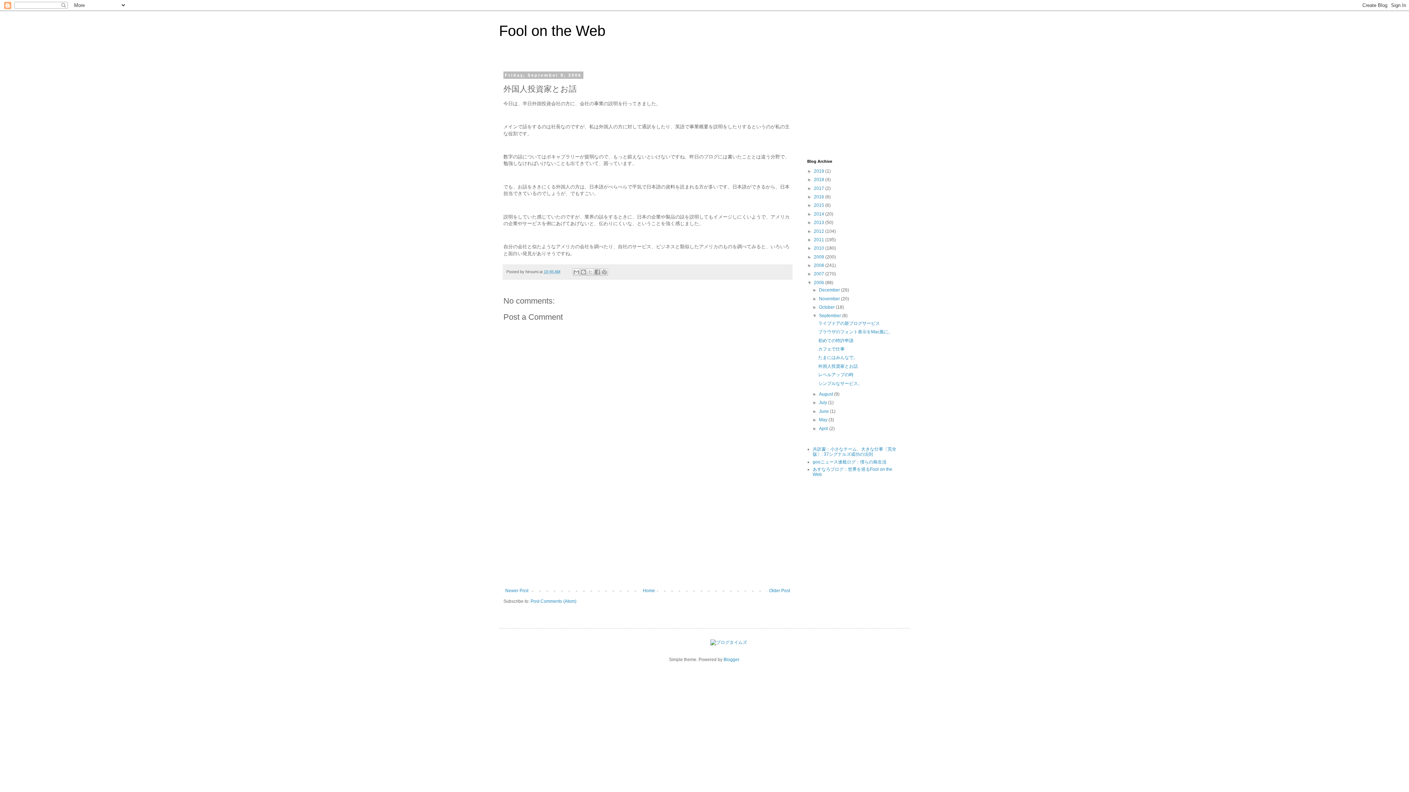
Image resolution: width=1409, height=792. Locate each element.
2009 (819, 257)
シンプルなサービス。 (840, 383)
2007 (819, 273)
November (830, 298)
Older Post (779, 590)
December (830, 290)
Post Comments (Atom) (553, 601)
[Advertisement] (648, 533)
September (830, 315)
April (824, 428)
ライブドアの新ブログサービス (849, 323)
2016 (819, 196)
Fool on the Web (552, 31)
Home (649, 590)
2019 (819, 171)
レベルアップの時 (835, 374)
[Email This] (576, 272)
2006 (819, 282)
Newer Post (516, 590)
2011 (819, 239)
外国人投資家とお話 (838, 366)
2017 (819, 188)
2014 (819, 214)
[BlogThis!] (583, 272)
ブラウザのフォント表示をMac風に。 (855, 331)
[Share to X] (590, 272)
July (823, 402)
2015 (819, 205)
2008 (819, 265)
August (826, 394)
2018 (819, 179)
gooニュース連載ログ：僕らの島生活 (849, 462)
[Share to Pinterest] (604, 272)
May (824, 419)
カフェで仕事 (831, 349)
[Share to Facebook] (597, 272)
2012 (819, 231)
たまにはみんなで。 (838, 357)
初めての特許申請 (835, 340)
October (827, 307)
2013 (819, 222)
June (824, 411)
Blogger (731, 659)
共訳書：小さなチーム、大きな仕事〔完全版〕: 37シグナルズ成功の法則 (854, 452)
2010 (819, 248)
